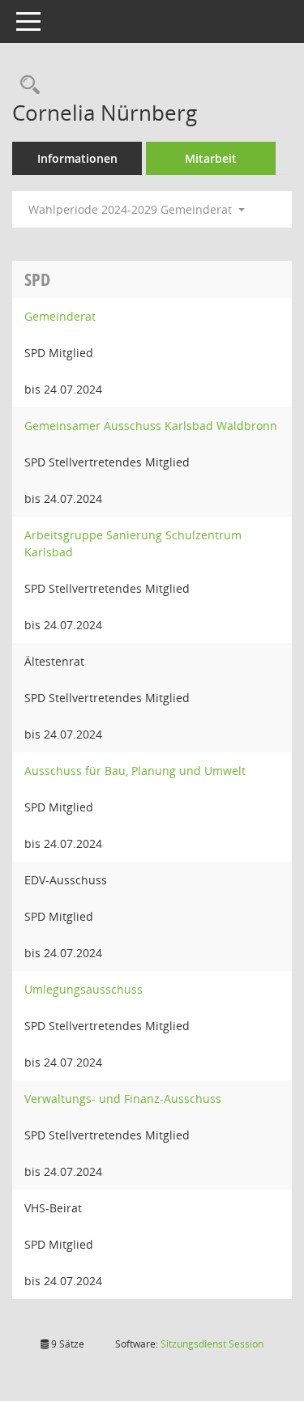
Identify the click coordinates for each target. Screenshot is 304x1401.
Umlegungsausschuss (83, 989)
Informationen (77, 158)
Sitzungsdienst (212, 1344)
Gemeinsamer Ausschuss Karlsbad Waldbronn (150, 425)
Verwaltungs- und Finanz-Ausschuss (122, 1098)
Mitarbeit (211, 158)
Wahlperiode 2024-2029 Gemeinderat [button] (131, 209)
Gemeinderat (60, 316)
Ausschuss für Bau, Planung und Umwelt (135, 770)
